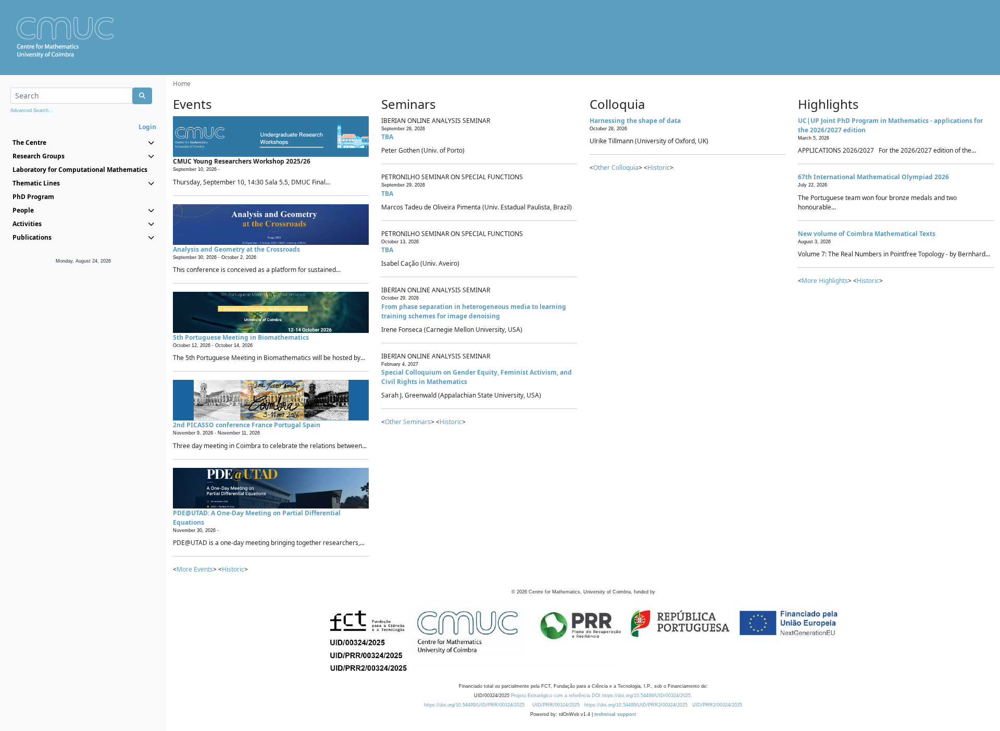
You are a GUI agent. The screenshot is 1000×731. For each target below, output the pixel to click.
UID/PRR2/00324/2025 (717, 705)
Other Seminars (408, 421)
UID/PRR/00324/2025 (556, 705)
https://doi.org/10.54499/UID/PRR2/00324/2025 (636, 705)
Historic (233, 569)
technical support (615, 714)
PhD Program (33, 196)
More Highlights (825, 280)
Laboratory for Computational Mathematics (79, 169)
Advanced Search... (31, 110)
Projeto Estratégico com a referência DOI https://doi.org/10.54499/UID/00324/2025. (601, 695)
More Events (195, 569)
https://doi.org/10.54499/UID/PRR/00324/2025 (474, 705)
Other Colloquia (616, 167)
